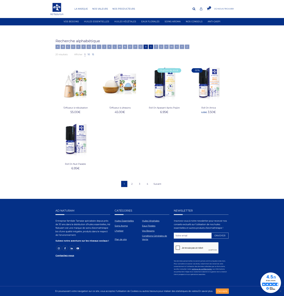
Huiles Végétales (150, 221)
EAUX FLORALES (150, 22)
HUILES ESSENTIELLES (96, 22)
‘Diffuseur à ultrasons (120, 107)
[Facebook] (65, 248)
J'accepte (222, 291)
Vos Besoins (148, 231)
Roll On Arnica (208, 107)
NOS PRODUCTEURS (123, 9)
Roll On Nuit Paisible (75, 164)
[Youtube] (77, 248)
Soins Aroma (121, 226)
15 (93, 54)
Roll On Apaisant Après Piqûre (164, 107)
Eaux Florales (148, 226)
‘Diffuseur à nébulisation (75, 107)
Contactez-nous (64, 255)
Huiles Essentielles (124, 221)
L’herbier (119, 231)
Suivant (157, 184)
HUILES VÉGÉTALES (125, 22)
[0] (208, 9)
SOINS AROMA (173, 22)
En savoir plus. (205, 291)
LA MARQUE (81, 9)
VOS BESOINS (71, 22)
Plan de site (121, 239)
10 (89, 54)
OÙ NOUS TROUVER (224, 9)
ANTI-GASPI (214, 22)
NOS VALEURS (100, 9)
